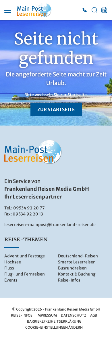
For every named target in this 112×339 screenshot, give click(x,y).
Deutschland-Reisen (78, 256)
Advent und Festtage (24, 256)
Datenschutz (73, 315)
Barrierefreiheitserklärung (54, 321)
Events (11, 280)
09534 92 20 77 (29, 208)
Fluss (9, 268)
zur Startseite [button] (56, 109)
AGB (93, 315)
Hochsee (12, 262)
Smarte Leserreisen (77, 262)
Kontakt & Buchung (76, 274)
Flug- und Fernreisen (24, 274)
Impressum (46, 315)
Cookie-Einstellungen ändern (54, 327)
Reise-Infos (69, 280)
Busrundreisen (72, 268)
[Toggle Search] (94, 10)
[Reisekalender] (104, 10)
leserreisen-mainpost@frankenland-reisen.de (50, 224)
